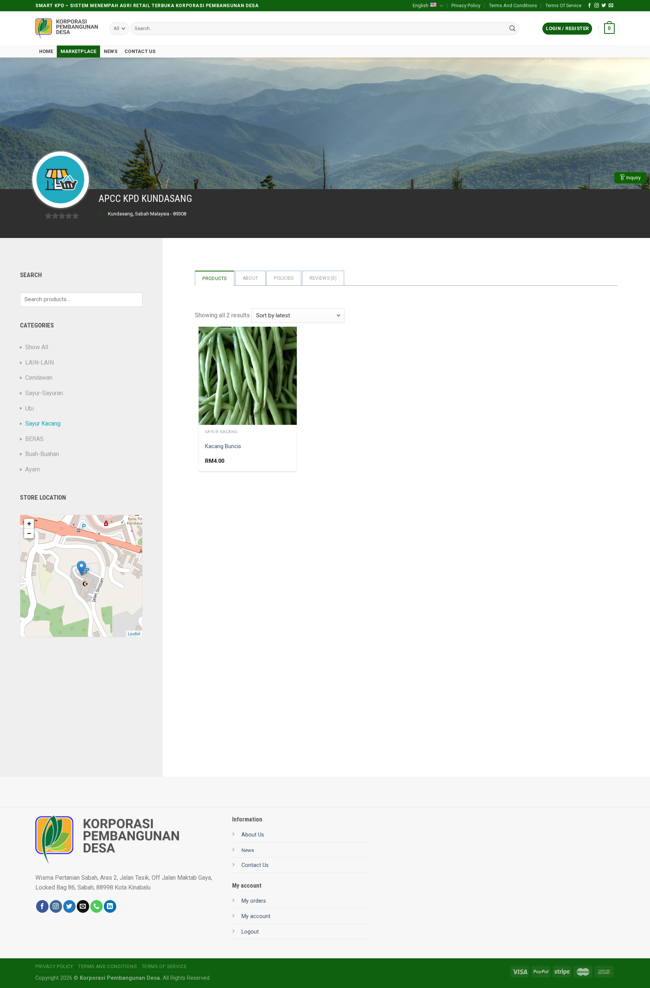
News (110, 51)
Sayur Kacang (43, 423)
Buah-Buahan (42, 454)
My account (255, 916)
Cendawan (38, 377)
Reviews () (323, 278)
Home (46, 51)
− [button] (29, 533)
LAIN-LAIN (39, 362)
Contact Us (140, 51)
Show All (36, 347)
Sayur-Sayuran (44, 393)
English (420, 5)
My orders (253, 901)
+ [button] (29, 523)
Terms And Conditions (513, 5)
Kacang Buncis (223, 446)
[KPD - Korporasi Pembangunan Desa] (66, 29)
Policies (283, 278)
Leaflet (134, 633)
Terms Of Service (563, 5)
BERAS (34, 438)
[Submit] (512, 28)
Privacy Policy (465, 5)
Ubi (29, 408)
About (250, 278)
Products (214, 278)
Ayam (32, 469)
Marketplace (79, 51)
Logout (250, 932)
